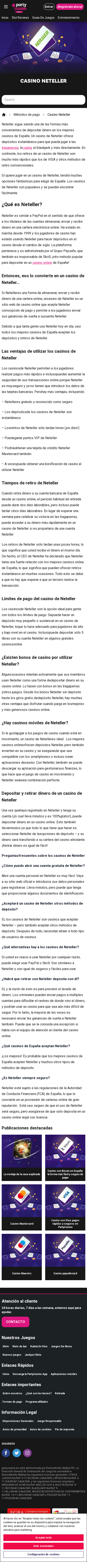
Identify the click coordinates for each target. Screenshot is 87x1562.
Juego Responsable (49, 1421)
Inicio (5, 17)
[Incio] (4, 115)
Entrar (49, 6)
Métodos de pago (27, 115)
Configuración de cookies (43, 1554)
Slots (6, 1346)
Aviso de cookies (41, 1429)
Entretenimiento (69, 17)
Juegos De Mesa (61, 1346)
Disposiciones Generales (18, 1421)
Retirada (60, 1393)
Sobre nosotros (12, 1393)
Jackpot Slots (33, 1354)
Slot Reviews (20, 17)
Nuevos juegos (12, 1354)
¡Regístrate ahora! (70, 6)
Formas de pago (12, 1401)
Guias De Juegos (43, 17)
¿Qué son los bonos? (39, 1393)
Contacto (15, 1322)
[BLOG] (19, 6)
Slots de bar (19, 1346)
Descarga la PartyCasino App (30, 1374)
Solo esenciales (43, 1546)
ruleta (27, 148)
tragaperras (10, 148)
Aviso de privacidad (14, 1429)
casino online (42, 263)
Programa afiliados (37, 1401)
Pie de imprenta (64, 1429)
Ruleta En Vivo (39, 1346)
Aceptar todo (43, 1537)
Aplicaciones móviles (64, 1374)
